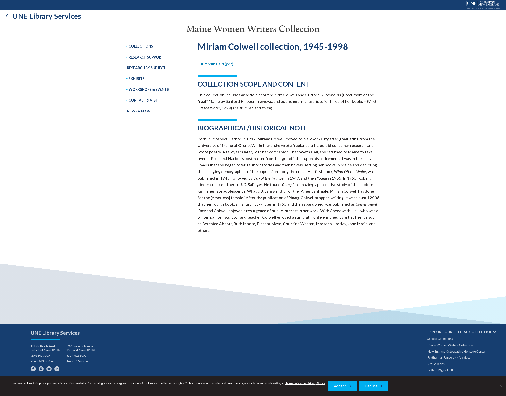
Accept (340, 386)
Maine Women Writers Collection (253, 29)
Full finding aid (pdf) (215, 63)
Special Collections (440, 338)
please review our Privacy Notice (305, 383)
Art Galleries (436, 364)
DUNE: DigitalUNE (440, 370)
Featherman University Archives (448, 357)
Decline (371, 386)
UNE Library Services (47, 16)
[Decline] (501, 386)
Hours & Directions (42, 361)
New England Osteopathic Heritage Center (456, 351)
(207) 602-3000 (40, 355)
